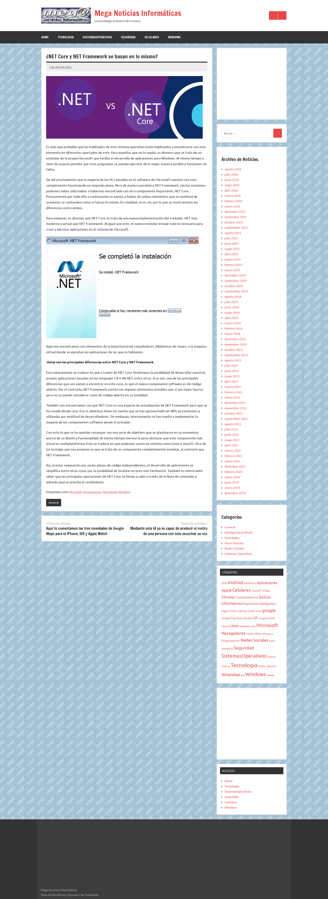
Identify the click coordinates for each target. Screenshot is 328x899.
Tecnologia (66, 37)
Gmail (259, 610)
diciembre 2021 (235, 466)
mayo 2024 (232, 312)
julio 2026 (231, 174)
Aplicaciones (267, 582)
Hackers (248, 618)
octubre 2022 (234, 413)
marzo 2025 (233, 259)
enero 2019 (232, 487)
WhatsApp (231, 674)
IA (256, 617)
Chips (266, 590)
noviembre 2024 (236, 280)
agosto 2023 (233, 360)
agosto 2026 (233, 169)
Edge (225, 610)
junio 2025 (232, 243)
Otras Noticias (234, 543)
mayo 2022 (232, 440)
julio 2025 (231, 238)
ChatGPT (256, 590)
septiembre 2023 (236, 355)
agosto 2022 (233, 424)
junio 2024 (232, 307)
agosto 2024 (233, 296)
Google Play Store (232, 618)
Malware (244, 626)
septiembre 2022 (236, 418)
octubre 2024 (234, 286)
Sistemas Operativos (238, 553)
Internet (225, 626)
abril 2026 (231, 190)
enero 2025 (232, 270)
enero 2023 (232, 397)
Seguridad (128, 37)
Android (235, 582)
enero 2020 (232, 477)
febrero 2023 (233, 392)
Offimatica (267, 633)
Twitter (262, 666)
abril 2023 (231, 381)
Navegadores (233, 632)
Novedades (232, 537)
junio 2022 (232, 434)
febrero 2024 (233, 328)
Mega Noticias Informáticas (138, 13)
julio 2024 (231, 302)
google (269, 610)
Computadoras (246, 597)
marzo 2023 (233, 387)
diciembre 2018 (235, 493)
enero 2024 (232, 333)
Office (257, 633)
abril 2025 (231, 254)
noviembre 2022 (236, 408)
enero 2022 (232, 461)
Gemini (251, 610)
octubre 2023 (234, 349)
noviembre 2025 (236, 217)
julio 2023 (231, 365)
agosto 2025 (233, 233)
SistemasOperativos (97, 37)
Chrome (228, 597)
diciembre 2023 (235, 339)
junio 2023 (232, 371)
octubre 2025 (234, 222)
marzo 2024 (233, 323)
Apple (227, 590)
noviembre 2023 (236, 344)
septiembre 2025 (236, 227)
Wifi (243, 675)
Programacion (92, 492)
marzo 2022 (233, 450)
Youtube (270, 675)
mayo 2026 (232, 185)
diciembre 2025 (235, 211)
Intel (272, 618)
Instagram (263, 618)
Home (45, 37)
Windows (174, 37)
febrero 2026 (233, 201)
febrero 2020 (233, 471)
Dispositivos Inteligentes (259, 603)
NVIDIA (250, 633)
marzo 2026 (233, 195)
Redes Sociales (234, 548)
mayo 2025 (232, 248)
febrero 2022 (233, 456)
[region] (252, 83)
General (54, 502)
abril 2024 (231, 318)
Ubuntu (271, 666)
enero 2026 (232, 206)
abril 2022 (231, 445)
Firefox (232, 610)
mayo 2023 (232, 376)
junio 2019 (232, 482)
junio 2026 (232, 179)
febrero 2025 (233, 264)
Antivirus (250, 583)
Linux (234, 625)
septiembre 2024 (236, 291)
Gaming (242, 610)
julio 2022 (231, 429)
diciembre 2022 (235, 402)
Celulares (152, 37)
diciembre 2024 (235, 275)
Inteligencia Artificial (238, 532)
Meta (253, 626)
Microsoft (75, 492)
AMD (224, 583)
